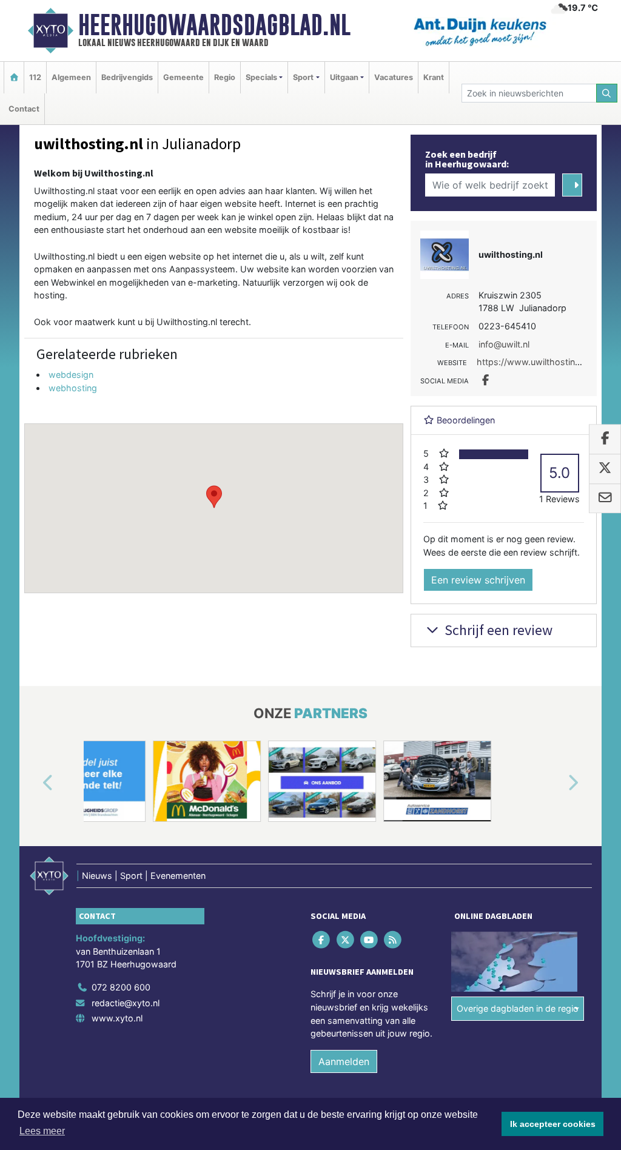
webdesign (71, 374)
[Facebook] (322, 940)
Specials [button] (261, 77)
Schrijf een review (496, 629)
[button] (214, 496)
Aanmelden (343, 1061)
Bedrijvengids (127, 77)
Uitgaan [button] (344, 77)
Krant (433, 77)
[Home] (14, 77)
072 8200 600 (121, 987)
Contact (23, 108)
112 (35, 77)
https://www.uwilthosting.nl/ (534, 362)
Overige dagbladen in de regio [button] (518, 1008)
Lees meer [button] (42, 1131)
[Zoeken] (607, 93)
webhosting (73, 388)
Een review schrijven (478, 580)
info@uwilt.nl (503, 344)
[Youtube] (369, 940)
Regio (224, 77)
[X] (346, 940)
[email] (604, 498)
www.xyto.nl (117, 1018)
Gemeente (183, 77)
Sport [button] (303, 77)
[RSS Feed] (394, 940)
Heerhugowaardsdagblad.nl (214, 25)
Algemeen (71, 77)
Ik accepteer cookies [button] (553, 1124)
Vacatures (393, 77)
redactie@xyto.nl (125, 1003)
